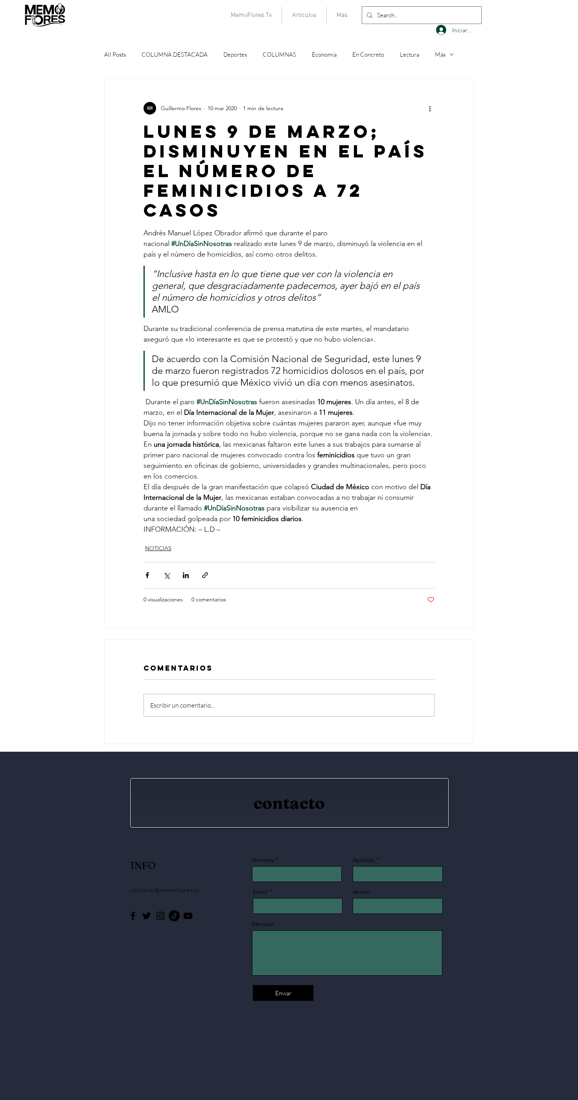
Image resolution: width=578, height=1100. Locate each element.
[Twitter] (146, 915)
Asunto (361, 892)
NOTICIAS (158, 548)
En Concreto (368, 54)
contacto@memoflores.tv (165, 890)
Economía (324, 54)
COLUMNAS (279, 54)
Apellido (364, 860)
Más (440, 54)
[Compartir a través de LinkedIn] (186, 575)
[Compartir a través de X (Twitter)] (166, 575)
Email (260, 892)
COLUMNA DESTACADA (175, 54)
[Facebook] (132, 915)
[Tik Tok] (174, 915)
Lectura (409, 54)
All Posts (115, 54)
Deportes (235, 54)
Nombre (263, 860)
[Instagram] (160, 915)
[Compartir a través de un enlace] (205, 575)
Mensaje (263, 924)
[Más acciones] (429, 108)
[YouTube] (187, 915)
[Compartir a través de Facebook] (147, 575)
